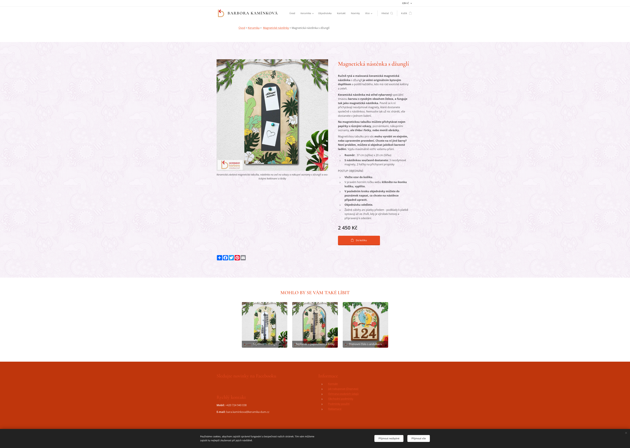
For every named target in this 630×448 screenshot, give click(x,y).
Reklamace (334, 409)
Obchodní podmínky (340, 399)
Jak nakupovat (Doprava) (343, 389)
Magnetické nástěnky (276, 28)
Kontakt (333, 384)
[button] (387, 13)
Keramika (254, 28)
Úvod (242, 28)
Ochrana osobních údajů (343, 394)
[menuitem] (293, 13)
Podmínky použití (339, 404)
